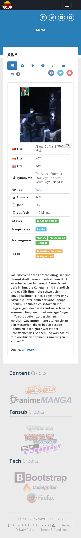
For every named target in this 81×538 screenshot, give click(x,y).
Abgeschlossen (48, 220)
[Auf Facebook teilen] (51, 73)
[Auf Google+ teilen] (69, 73)
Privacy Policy (25, 529)
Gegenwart (46, 256)
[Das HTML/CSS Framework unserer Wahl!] (40, 477)
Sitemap (65, 525)
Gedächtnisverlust (50, 251)
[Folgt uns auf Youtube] (71, 17)
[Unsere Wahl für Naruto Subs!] (40, 438)
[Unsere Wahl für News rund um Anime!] (40, 400)
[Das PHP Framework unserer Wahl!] (40, 488)
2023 (39, 205)
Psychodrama (57, 237)
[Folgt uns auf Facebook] (43, 17)
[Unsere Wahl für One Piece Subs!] (40, 428)
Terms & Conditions (54, 529)
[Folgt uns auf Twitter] (52, 17)
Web (39, 190)
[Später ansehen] (67, 145)
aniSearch (29, 349)
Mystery (41, 237)
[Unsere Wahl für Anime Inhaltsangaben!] (40, 389)
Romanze (42, 242)
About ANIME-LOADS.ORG (31, 525)
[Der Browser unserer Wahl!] (40, 498)
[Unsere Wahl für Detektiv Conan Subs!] (40, 449)
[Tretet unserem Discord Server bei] (61, 17)
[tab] (12, 65)
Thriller (41, 229)
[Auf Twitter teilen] (60, 73)
